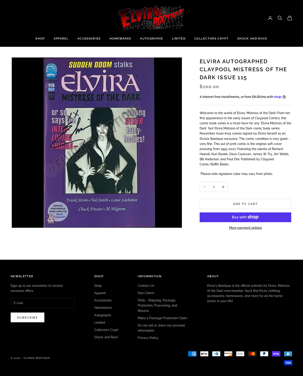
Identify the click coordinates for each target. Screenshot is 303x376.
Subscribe (27, 317)
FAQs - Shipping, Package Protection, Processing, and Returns (157, 305)
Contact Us (146, 285)
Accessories (89, 38)
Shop (40, 38)
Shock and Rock (252, 38)
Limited (178, 38)
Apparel (61, 38)
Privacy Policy (148, 338)
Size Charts (146, 293)
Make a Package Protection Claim (162, 318)
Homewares (120, 38)
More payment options (245, 227)
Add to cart (245, 204)
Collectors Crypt (211, 38)
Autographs (151, 38)
